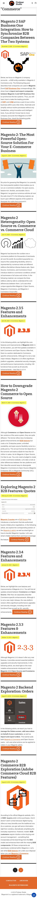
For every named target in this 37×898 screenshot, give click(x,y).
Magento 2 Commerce (12, 739)
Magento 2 (24, 46)
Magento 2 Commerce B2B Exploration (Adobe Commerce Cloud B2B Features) (18, 769)
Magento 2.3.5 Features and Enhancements (13, 312)
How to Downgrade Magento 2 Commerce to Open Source (16, 392)
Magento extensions (18, 885)
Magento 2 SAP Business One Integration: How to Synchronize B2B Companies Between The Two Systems (18, 31)
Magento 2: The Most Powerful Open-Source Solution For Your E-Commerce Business (18, 143)
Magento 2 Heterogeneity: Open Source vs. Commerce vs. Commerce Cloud (18, 224)
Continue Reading (9, 122)
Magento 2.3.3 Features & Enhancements (13, 629)
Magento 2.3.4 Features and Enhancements (13, 556)
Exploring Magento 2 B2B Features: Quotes (18, 489)
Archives (24, 881)
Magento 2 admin (9, 530)
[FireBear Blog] (16, 5)
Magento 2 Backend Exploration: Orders (17, 689)
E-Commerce (17, 46)
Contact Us (11, 881)
